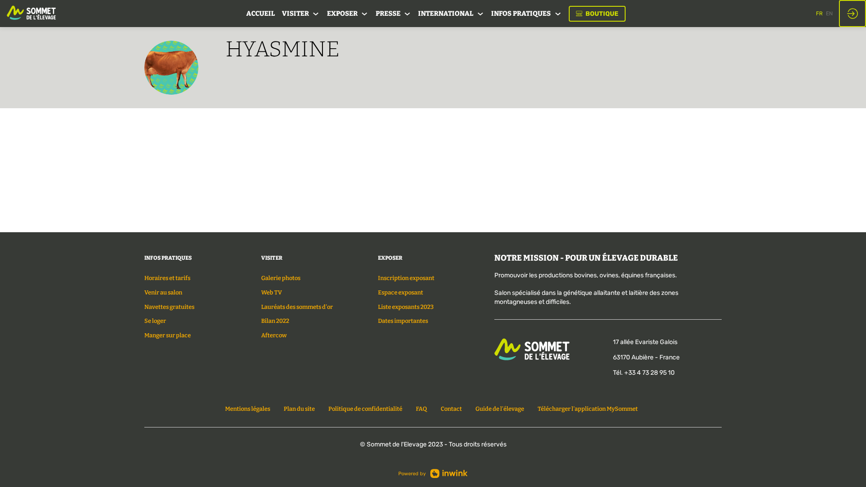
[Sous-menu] (316, 14)
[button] (597, 14)
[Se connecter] (852, 13)
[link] (260, 13)
